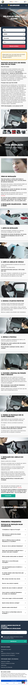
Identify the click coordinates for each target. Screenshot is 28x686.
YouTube (3, 195)
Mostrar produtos (14, 46)
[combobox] (14, 30)
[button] (1, 5)
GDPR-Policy (3, 665)
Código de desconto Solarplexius (8, 655)
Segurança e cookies (5, 661)
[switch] (25, 2)
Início (2, 8)
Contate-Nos (8, 495)
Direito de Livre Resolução (6, 667)
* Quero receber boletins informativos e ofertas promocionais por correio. (13, 637)
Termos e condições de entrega (8, 663)
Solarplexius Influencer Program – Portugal (10, 653)
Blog (2, 651)
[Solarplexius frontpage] (13, 5)
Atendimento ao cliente (6, 649)
